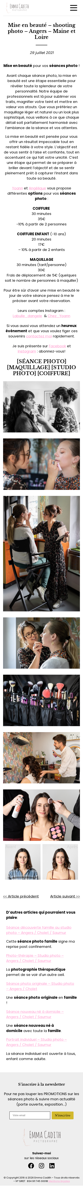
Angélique (37, 188)
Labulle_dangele (27, 315)
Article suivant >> (65, 896)
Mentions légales (59, 1181)
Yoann (17, 188)
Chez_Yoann (59, 315)
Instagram (27, 351)
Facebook (57, 346)
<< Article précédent (21, 896)
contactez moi (39, 336)
